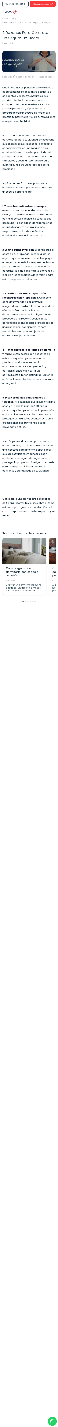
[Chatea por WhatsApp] (52, 1421)
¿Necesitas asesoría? (43, 4)
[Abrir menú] (52, 12)
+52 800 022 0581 (17, 4)
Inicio (5, 18)
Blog (14, 18)
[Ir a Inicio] (10, 12)
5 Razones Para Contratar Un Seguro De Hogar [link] (26, 22)
